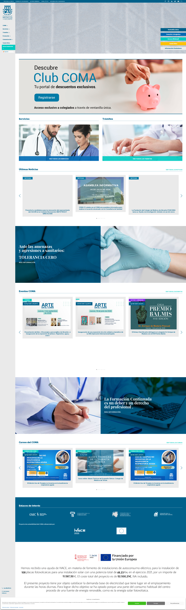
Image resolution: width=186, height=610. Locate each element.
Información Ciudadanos (57, 1)
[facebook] (165, 1)
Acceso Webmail (35, 1)
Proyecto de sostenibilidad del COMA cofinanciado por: (37, 524)
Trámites (6, 32)
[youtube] (178, 1)
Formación (6, 36)
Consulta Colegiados (22, 1)
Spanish (6, 51)
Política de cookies (5, 607)
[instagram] (168, 1)
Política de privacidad (14, 607)
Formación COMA (31, 451)
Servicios (6, 29)
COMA (5, 25)
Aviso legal (21, 607)
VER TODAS (174, 169)
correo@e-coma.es (5, 592)
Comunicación (7, 39)
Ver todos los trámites (142, 159)
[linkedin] (171, 1)
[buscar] (181, 1)
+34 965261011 (7, 588)
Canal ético (44, 1)
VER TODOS (174, 291)
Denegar (156, 603)
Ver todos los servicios (59, 159)
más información (27, 262)
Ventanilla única (9, 1)
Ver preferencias (174, 603)
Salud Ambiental (8, 46)
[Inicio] (7, 12)
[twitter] (175, 1)
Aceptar (137, 603)
